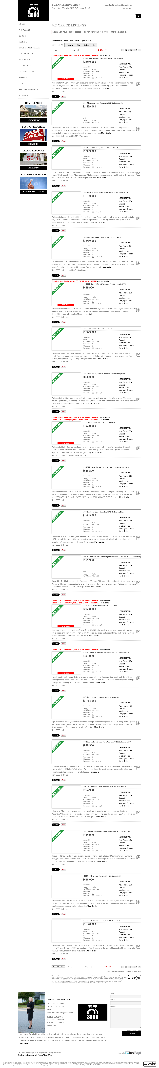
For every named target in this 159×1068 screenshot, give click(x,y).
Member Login (26, 72)
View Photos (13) (125, 795)
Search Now (34, 120)
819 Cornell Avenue (103, 58)
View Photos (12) (125, 565)
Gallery (86, 45)
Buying (23, 36)
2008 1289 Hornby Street (105, 192)
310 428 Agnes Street (106, 652)
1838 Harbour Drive (103, 512)
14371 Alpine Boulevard (106, 831)
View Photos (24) (125, 157)
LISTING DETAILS (125, 64)
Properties (24, 30)
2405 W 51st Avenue (102, 237)
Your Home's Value (29, 48)
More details (104, 88)
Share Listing (123, 78)
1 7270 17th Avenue (102, 876)
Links (22, 83)
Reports (23, 78)
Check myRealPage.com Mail (27, 1055)
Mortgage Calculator (126, 75)
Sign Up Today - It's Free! (34, 192)
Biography (25, 60)
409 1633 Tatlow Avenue (107, 742)
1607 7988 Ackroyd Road (104, 373)
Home (22, 24)
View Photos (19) (125, 67)
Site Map (23, 95)
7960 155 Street (101, 148)
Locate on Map (124, 72)
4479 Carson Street (101, 697)
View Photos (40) (125, 614)
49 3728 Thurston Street (105, 787)
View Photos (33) (125, 431)
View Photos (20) (125, 885)
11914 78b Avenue (99, 422)
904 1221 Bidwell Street (104, 284)
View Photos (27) (125, 661)
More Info (33, 144)
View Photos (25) (125, 201)
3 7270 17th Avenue (102, 921)
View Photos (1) (125, 246)
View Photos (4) (125, 112)
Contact (122, 70)
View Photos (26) (125, 382)
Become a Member (28, 89)
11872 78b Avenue (99, 329)
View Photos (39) (125, 521)
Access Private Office (45, 1055)
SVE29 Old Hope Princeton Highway (112, 557)
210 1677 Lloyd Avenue (106, 467)
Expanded (70, 45)
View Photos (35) (125, 476)
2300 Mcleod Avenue (103, 103)
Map (78, 45)
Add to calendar (104, 56)
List (94, 45)
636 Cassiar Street (101, 606)
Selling (23, 42)
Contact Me (25, 66)
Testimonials (26, 54)
